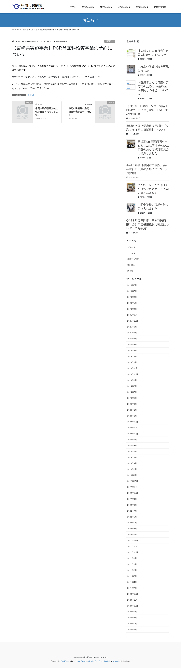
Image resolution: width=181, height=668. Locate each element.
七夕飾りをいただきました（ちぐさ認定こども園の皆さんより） (153, 188)
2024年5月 (132, 398)
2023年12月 (132, 422)
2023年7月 (132, 451)
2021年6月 (132, 576)
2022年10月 (132, 493)
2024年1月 (132, 416)
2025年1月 (132, 362)
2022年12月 (132, 481)
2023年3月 (132, 469)
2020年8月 (132, 618)
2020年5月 (132, 630)
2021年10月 (132, 552)
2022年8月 (132, 505)
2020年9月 (132, 612)
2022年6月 (132, 517)
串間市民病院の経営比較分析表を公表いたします (80, 111)
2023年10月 (132, 434)
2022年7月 (132, 511)
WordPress (65, 661)
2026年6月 (132, 297)
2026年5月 (132, 303)
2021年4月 (132, 582)
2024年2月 (132, 410)
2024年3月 (132, 404)
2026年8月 (132, 285)
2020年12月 (132, 594)
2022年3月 (132, 529)
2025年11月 (132, 315)
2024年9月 (132, 380)
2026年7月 (132, 291)
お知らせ (109, 41)
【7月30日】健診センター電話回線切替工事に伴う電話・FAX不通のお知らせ (147, 110)
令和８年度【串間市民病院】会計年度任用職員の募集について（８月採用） (147, 169)
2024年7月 (132, 392)
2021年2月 (132, 588)
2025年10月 (132, 321)
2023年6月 (132, 457)
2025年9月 (132, 327)
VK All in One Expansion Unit (99, 661)
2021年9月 (132, 558)
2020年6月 (132, 624)
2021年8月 (132, 564)
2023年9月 (132, 440)
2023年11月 (132, 428)
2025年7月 (132, 339)
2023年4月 (132, 463)
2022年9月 (132, 499)
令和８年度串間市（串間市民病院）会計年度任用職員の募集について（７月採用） (147, 224)
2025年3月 (132, 356)
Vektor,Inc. (117, 661)
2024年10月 (132, 374)
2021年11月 (132, 546)
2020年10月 (132, 606)
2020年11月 (132, 600)
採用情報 (131, 265)
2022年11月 (132, 487)
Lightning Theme (79, 661)
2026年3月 (132, 309)
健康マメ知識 (133, 259)
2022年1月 (132, 534)
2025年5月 (132, 350)
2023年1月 (132, 475)
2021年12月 (132, 540)
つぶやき (131, 253)
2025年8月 (132, 333)
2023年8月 (132, 445)
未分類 (130, 271)
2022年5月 (132, 523)
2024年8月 (132, 386)
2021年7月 (132, 570)
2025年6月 (132, 344)
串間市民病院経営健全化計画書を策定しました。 (46, 111)
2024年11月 (132, 368)
